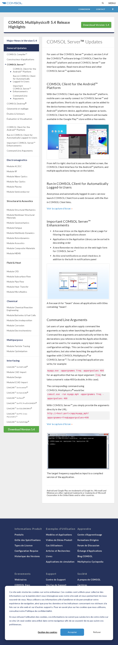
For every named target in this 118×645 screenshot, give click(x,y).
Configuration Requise (26, 550)
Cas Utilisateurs (54, 545)
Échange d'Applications (89, 550)
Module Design (14, 377)
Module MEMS (14, 253)
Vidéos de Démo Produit (59, 540)
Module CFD (13, 271)
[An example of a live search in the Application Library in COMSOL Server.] (78, 281)
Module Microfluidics (17, 291)
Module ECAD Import (17, 382)
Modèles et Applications (59, 534)
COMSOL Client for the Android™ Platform (24, 70)
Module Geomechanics (18, 222)
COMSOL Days (22, 584)
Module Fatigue (14, 228)
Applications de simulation (60, 561)
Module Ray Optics (16, 181)
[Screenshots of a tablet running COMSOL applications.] (78, 142)
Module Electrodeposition (19, 320)
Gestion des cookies (47, 632)
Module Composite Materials (21, 248)
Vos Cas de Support (56, 584)
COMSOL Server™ (16, 64)
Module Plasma (14, 186)
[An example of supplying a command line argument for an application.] (78, 451)
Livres (49, 556)
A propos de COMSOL (88, 579)
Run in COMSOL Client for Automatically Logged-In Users (24, 79)
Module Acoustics (15, 243)
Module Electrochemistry (19, 330)
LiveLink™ (17, 367)
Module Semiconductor (18, 191)
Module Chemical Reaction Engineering (20, 308)
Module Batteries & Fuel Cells (21, 315)
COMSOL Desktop (16, 103)
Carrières (82, 584)
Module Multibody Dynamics (20, 233)
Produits (19, 534)
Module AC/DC (14, 166)
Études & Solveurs (16, 113)
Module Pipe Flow (15, 281)
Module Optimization (17, 351)
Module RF (12, 171)
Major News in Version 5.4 (22, 40)
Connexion (84, 9)
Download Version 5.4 (96, 25)
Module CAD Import (17, 372)
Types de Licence (24, 545)
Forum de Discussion (88, 545)
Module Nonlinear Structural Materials (20, 216)
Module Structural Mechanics (21, 209)
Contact (100, 9)
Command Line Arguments (20, 97)
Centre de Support (55, 579)
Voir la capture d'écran (59, 208)
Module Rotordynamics (18, 238)
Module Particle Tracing (18, 346)
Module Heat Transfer (17, 286)
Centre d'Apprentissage (89, 534)
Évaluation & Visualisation (19, 119)
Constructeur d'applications (20, 59)
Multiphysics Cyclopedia (90, 561)
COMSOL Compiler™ (17, 54)
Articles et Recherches (58, 550)
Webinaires (21, 579)
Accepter (72, 632)
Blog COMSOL (84, 556)
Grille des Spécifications (28, 540)
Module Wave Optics (17, 176)
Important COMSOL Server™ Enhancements (22, 88)
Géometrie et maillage (17, 108)
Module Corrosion (15, 325)
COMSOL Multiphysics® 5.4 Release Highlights (39, 24)
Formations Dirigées (88, 540)
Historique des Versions (27, 556)
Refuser (97, 632)
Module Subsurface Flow (19, 276)
